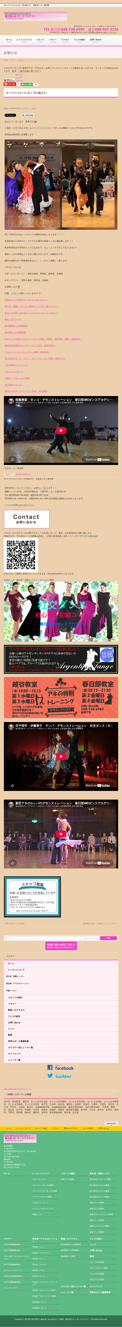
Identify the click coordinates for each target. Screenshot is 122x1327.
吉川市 (18, 474)
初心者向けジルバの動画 (99, 1191)
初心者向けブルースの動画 (100, 1179)
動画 (10, 1035)
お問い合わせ (14, 1022)
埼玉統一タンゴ (38, 1276)
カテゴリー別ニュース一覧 (20, 1047)
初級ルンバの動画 (97, 1220)
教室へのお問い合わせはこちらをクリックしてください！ (32, 313)
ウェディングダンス (14, 371)
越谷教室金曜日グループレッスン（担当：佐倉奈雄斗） (31, 345)
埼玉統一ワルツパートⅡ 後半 (44, 1296)
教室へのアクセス (13, 319)
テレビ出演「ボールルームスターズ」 (16, 1257)
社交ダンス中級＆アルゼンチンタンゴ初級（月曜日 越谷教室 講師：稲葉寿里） (43, 339)
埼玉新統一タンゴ (13, 385)
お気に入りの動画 (97, 1280)
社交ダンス (26, 474)
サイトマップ (14, 1053)
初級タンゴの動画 (97, 1209)
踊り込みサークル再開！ (15, 924)
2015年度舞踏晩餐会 (12, 1244)
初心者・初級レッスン (15, 976)
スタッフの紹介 (15, 997)
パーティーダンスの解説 (42, 1197)
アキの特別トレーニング (16, 365)
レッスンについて (16, 970)
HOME (6, 60)
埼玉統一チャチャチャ (41, 1253)
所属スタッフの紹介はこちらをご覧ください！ (26, 300)
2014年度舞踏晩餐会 (12, 1250)
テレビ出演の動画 (97, 1274)
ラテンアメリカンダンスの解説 (44, 1191)
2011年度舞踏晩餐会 (12, 1282)
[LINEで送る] (27, 115)
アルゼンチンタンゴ (40, 1203)
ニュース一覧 (14, 1060)
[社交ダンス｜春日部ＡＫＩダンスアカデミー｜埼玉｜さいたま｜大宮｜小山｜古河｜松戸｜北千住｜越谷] (35, 17)
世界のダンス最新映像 (18, 1041)
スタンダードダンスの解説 (43, 1185)
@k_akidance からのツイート (18, 1089)
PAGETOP (111, 1123)
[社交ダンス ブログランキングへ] (9, 80)
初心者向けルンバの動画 (99, 1197)
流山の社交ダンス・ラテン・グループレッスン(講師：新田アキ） (35, 358)
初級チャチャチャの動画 (99, 1226)
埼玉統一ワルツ (38, 1270)
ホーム (11, 963)
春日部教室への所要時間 (16, 326)
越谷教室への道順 (68, 1256)
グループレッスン (39, 1179)
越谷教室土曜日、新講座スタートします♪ (100, 924)
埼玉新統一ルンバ (39, 1302)
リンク (11, 1029)
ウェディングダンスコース (43, 1209)
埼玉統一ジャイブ (39, 1264)
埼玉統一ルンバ (38, 1247)
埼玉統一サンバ (38, 1259)
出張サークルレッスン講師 (17, 378)
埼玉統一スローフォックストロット (44, 1283)
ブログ (20, 60)
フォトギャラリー (11, 1288)
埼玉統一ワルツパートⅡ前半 (43, 1290)
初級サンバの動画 (97, 1232)
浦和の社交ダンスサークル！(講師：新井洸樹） (27, 391)
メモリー (12, 1004)
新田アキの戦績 (67, 1179)
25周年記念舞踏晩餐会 (13, 1276)
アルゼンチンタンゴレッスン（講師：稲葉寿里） (27, 352)
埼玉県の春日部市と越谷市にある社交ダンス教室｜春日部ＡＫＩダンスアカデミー (58, 1319)
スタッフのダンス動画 (99, 1268)
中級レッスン (11, 991)
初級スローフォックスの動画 (101, 1214)
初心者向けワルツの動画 (99, 1185)
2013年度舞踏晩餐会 (12, 1264)
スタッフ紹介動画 (97, 1262)
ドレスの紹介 (14, 1016)
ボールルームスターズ (13, 1270)
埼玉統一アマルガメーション (17, 983)
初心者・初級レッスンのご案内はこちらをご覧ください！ (32, 306)
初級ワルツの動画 (97, 1203)
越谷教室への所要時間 (15, 332)
